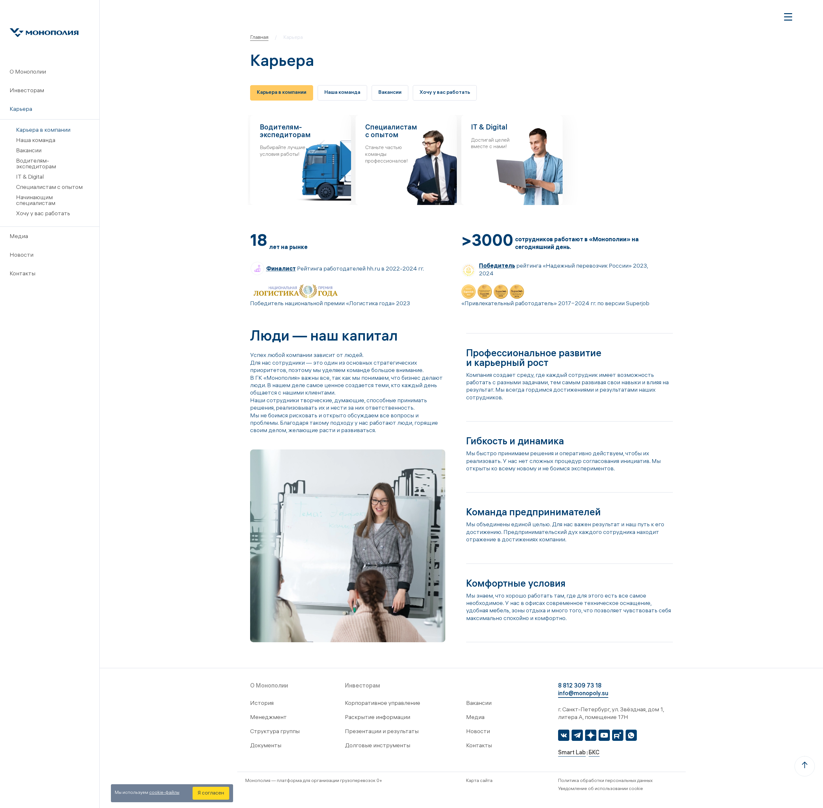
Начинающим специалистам (35, 201)
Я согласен (211, 793)
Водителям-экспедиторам (36, 164)
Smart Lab (572, 753)
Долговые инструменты (377, 746)
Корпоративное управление (382, 704)
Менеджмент (268, 718)
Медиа (19, 237)
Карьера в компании (43, 131)
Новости (21, 256)
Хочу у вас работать (43, 214)
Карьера (21, 110)
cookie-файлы (164, 793)
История (262, 704)
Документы (265, 746)
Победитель (497, 266)
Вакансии (28, 151)
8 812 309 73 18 (579, 686)
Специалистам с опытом (49, 188)
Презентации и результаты (382, 732)
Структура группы (275, 732)
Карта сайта (479, 781)
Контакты (22, 274)
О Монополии (28, 72)
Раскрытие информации (377, 718)
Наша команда (35, 141)
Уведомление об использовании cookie (600, 789)
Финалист (281, 269)
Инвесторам (27, 91)
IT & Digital (30, 177)
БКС (594, 753)
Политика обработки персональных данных (605, 781)
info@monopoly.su (583, 694)
